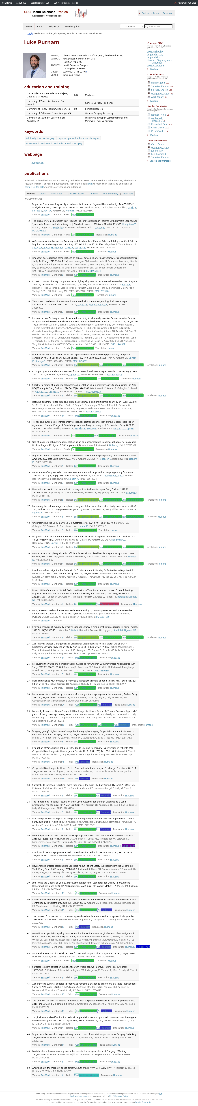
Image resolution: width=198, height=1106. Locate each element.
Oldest (43, 193)
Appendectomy (155, 54)
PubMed (45, 214)
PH (127, 845)
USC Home (7, 3)
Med (86, 1075)
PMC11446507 (118, 344)
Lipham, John (160, 82)
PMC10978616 (93, 391)
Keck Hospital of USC (39, 3)
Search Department (160, 160)
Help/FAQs (54, 26)
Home (29, 26)
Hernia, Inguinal (155, 65)
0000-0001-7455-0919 (74, 71)
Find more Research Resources (158, 13)
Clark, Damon (158, 144)
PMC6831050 (103, 616)
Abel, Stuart (159, 96)
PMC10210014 (102, 670)
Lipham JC (100, 227)
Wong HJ (70, 210)
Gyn (105, 724)
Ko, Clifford (159, 131)
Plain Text (128, 193)
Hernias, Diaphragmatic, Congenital (160, 61)
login (90, 183)
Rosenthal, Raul (161, 124)
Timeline (93, 193)
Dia (86, 364)
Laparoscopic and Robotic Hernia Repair (78, 138)
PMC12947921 (39, 230)
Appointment (38, 162)
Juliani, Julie (157, 150)
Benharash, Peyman (158, 119)
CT (142, 946)
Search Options (73, 26)
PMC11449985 (114, 374)
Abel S (46, 247)
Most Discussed (75, 193)
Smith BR (118, 630)
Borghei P (122, 596)
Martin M (91, 428)
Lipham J (131, 428)
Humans (112, 234)
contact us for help (34, 186)
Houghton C (57, 247)
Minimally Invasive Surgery (40, 138)
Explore (154, 69)
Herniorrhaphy (155, 51)
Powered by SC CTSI (187, 3)
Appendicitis (153, 57)
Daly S (74, 630)
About (40, 26)
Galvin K (132, 207)
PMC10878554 (93, 411)
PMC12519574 (102, 291)
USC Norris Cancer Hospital (66, 3)
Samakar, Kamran (162, 86)
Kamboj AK (58, 227)
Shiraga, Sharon (161, 89)
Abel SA (47, 210)
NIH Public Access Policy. (118, 1096)
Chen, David (160, 127)
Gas (83, 234)
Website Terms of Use (143, 1102)
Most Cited (56, 193)
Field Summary (110, 193)
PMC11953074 (93, 270)
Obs (122, 724)
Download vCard (71, 74)
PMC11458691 (80, 361)
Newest (31, 193)
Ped (104, 704)
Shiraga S (37, 210)
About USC (21, 3)
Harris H (126, 284)
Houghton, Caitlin (162, 93)
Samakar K (80, 247)
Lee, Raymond (158, 153)
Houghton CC (129, 224)
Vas (107, 603)
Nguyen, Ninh (160, 114)
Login (30, 33)
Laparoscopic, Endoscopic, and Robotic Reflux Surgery (54, 143)
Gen (82, 214)
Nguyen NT (130, 630)
